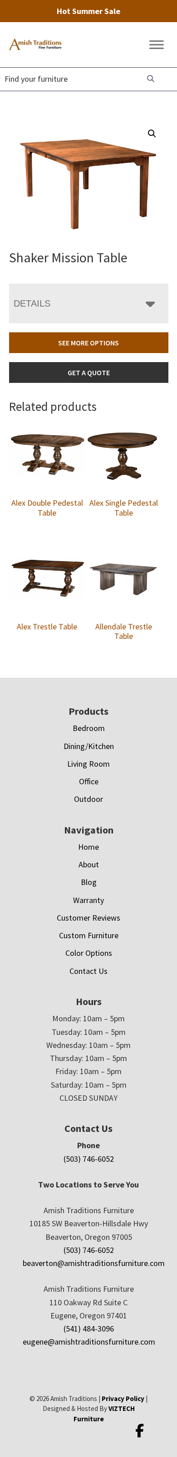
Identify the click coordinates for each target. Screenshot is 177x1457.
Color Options (88, 953)
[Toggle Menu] (156, 45)
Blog (89, 882)
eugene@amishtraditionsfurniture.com (89, 1341)
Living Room (88, 764)
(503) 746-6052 (89, 1159)
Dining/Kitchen (89, 746)
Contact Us (88, 971)
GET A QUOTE (89, 372)
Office (88, 781)
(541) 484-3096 (89, 1328)
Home (88, 847)
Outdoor (88, 799)
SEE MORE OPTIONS (88, 342)
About (89, 864)
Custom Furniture (88, 935)
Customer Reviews (88, 917)
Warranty (88, 900)
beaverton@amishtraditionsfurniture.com (94, 1263)
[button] (152, 134)
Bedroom (89, 728)
